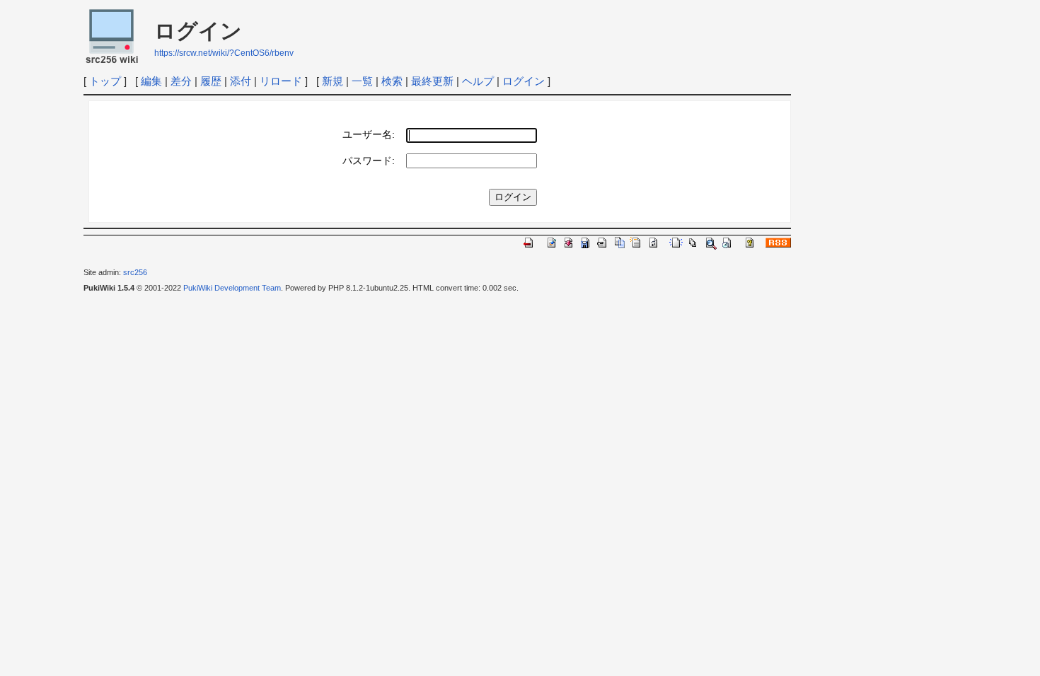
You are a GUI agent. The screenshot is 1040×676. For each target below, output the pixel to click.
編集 (151, 81)
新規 (332, 81)
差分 (181, 81)
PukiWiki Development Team (232, 288)
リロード (281, 81)
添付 (240, 81)
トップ (105, 81)
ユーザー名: (368, 134)
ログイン (523, 81)
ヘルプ (478, 81)
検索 (392, 81)
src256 (135, 272)
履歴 (210, 81)
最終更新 (432, 81)
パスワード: (368, 161)
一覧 (362, 81)
